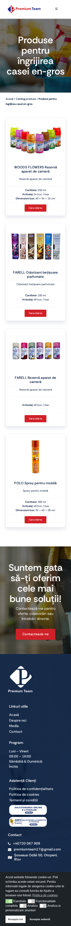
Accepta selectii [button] (40, 919)
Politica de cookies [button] (45, 895)
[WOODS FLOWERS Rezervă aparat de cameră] (35, 141)
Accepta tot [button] (15, 919)
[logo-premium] (24, 7)
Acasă (9, 99)
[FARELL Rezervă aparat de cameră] (35, 351)
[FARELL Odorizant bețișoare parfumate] (35, 246)
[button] (8, 901)
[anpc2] (28, 806)
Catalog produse (26, 99)
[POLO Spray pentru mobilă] (35, 457)
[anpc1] (28, 818)
